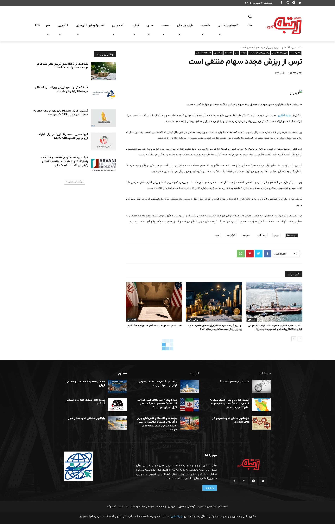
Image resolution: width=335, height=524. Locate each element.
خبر (293, 47)
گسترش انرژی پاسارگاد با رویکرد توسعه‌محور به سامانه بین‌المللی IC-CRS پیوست (60, 113)
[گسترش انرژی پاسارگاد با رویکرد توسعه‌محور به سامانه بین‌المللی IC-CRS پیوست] (103, 118)
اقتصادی (285, 47)
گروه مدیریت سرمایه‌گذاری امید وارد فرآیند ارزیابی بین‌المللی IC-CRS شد (63, 136)
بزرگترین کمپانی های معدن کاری (86, 418)
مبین (217, 235)
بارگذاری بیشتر (76, 181)
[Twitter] (299, 3)
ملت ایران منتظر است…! (234, 382)
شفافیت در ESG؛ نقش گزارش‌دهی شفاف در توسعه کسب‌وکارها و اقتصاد (62, 66)
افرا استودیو (86, 516)
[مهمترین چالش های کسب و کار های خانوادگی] (261, 423)
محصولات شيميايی (203, 52)
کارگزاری (231, 235)
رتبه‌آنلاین (177, 516)
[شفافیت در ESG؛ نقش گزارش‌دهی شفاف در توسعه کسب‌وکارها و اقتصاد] (103, 71)
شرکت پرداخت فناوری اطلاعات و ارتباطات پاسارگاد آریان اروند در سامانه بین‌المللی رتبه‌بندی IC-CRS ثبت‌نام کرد (64, 161)
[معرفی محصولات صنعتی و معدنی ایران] (117, 386)
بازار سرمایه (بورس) (279, 52)
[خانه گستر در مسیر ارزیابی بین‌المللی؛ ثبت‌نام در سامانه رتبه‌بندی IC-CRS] (103, 94)
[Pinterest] (250, 253)
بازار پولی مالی (295, 52)
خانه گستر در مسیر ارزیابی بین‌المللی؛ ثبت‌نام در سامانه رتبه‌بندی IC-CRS (61, 89)
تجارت (243, 52)
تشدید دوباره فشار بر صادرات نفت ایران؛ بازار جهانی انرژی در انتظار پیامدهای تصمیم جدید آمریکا (275, 327)
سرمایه (246, 235)
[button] (250, 16)
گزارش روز (217, 52)
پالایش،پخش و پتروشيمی (259, 52)
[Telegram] (293, 3)
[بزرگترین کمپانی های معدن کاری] (117, 423)
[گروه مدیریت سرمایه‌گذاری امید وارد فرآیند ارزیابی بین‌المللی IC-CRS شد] (103, 141)
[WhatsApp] (241, 253)
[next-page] (293, 338)
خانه (300, 47)
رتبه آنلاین (261, 235)
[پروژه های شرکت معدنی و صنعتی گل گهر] (117, 404)
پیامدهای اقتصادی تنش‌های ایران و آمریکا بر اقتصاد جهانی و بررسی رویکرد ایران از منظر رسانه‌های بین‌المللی (157, 424)
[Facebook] (281, 3)
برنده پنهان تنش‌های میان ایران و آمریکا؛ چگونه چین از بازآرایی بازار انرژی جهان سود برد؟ (157, 403)
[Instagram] (287, 3)
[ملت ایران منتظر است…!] (261, 386)
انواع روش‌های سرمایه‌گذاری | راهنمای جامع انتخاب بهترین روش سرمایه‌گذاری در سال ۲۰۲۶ (215, 327)
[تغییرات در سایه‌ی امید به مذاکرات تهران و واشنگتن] (154, 302)
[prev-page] (300, 338)
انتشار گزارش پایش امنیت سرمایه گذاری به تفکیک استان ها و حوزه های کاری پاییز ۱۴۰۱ (229, 403)
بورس (276, 235)
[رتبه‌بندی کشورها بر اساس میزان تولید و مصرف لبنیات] (189, 386)
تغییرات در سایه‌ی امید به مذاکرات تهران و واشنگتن (155, 325)
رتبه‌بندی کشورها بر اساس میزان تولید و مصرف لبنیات (158, 383)
